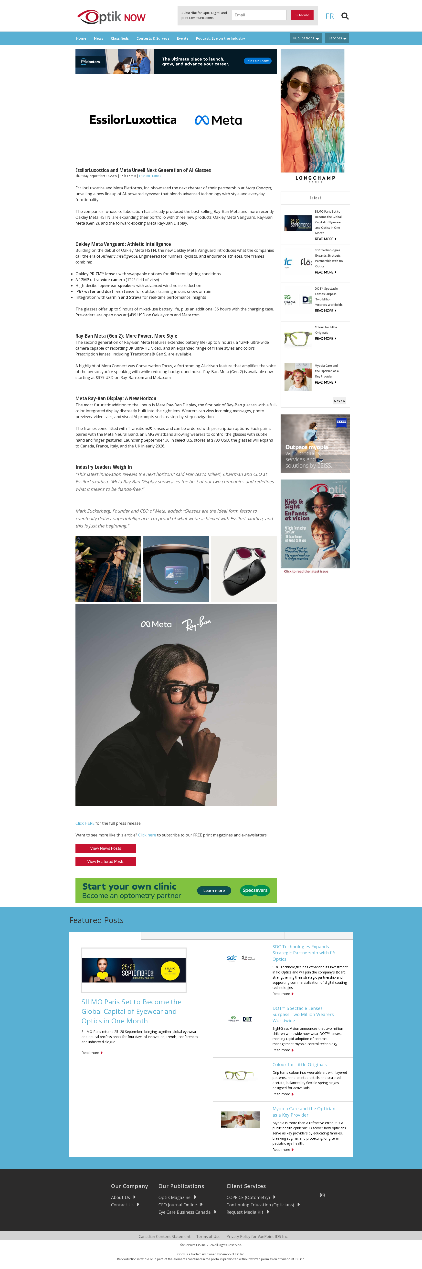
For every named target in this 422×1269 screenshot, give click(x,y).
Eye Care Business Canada (184, 1212)
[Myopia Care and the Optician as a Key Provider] (298, 377)
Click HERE (85, 823)
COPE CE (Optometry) (248, 1197)
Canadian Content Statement (164, 1236)
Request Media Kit (245, 1212)
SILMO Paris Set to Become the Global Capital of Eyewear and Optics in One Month (328, 222)
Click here (147, 835)
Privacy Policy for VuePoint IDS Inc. (257, 1236)
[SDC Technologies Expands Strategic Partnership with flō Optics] (298, 261)
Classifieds (120, 38)
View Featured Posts (105, 861)
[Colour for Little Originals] (298, 338)
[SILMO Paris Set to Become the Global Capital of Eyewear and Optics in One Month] (298, 222)
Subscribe (302, 15)
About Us (120, 1197)
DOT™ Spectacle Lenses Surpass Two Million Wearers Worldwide (303, 1014)
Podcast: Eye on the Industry (220, 38)
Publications (303, 38)
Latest (315, 198)
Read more (90, 1052)
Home (81, 38)
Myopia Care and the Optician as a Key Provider (327, 371)
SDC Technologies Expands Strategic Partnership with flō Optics (304, 953)
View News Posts (105, 848)
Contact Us (122, 1205)
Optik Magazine (174, 1197)
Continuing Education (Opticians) (260, 1205)
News (98, 38)
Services (335, 38)
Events (182, 38)
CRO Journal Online (177, 1205)
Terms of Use (208, 1236)
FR (330, 16)
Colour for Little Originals (300, 1064)
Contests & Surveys (153, 38)
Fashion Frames (150, 176)
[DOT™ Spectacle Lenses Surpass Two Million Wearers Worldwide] (298, 299)
